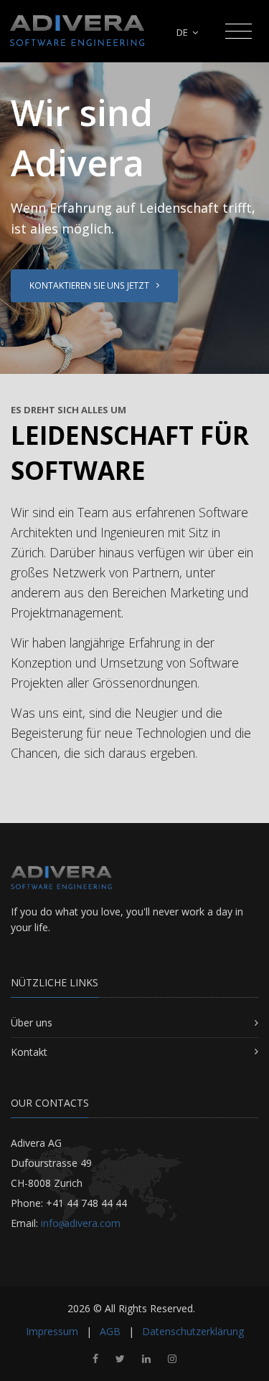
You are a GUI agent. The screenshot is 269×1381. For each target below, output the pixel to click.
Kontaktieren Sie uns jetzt (90, 285)
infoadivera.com (81, 1223)
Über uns (31, 1022)
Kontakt (29, 1052)
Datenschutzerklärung (193, 1331)
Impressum (52, 1331)
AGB (110, 1331)
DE (183, 32)
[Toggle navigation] (238, 31)
